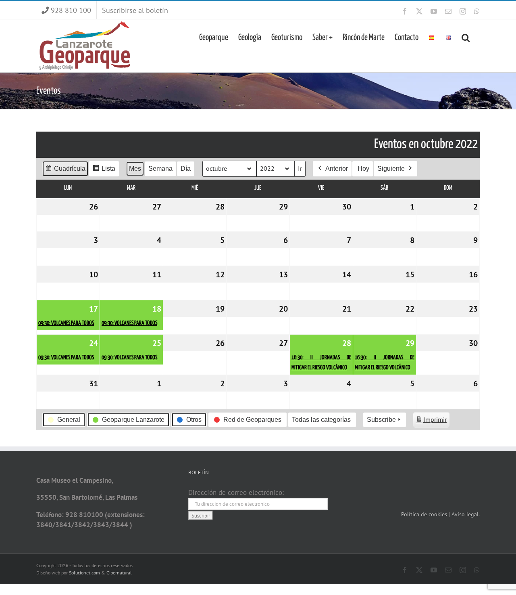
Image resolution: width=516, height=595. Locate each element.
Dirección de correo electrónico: (236, 492)
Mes (135, 168)
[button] (466, 36)
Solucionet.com (84, 573)
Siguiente (391, 168)
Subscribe (381, 419)
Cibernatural (119, 573)
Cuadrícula (65, 170)
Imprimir (431, 421)
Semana (160, 168)
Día (186, 168)
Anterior (336, 168)
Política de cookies (425, 514)
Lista (103, 170)
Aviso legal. (466, 514)
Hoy (363, 168)
